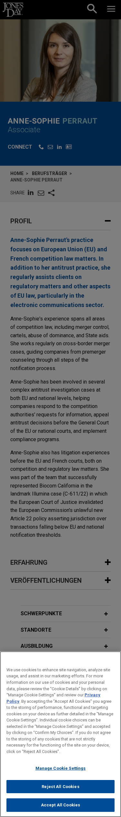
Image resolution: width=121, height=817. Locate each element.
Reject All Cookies (60, 786)
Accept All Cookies (60, 805)
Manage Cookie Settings (60, 768)
